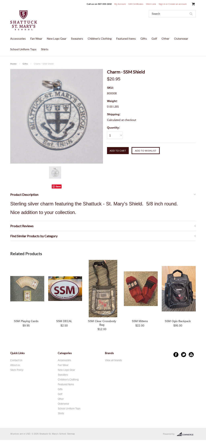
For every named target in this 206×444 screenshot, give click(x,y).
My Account (120, 4)
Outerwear (181, 38)
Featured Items (126, 38)
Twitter (183, 354)
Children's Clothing (100, 38)
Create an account (177, 4)
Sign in (162, 4)
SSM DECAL (64, 321)
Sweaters (77, 38)
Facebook (175, 354)
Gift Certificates (135, 4)
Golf (154, 38)
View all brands (113, 360)
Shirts (44, 49)
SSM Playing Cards (26, 321)
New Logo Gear (56, 38)
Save (58, 186)
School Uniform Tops (23, 49)
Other (165, 38)
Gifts (143, 38)
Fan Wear (36, 38)
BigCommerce (186, 434)
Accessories (18, 38)
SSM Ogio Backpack (178, 321)
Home (13, 64)
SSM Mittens (140, 321)
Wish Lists (151, 4)
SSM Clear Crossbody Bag (102, 322)
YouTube (191, 354)
